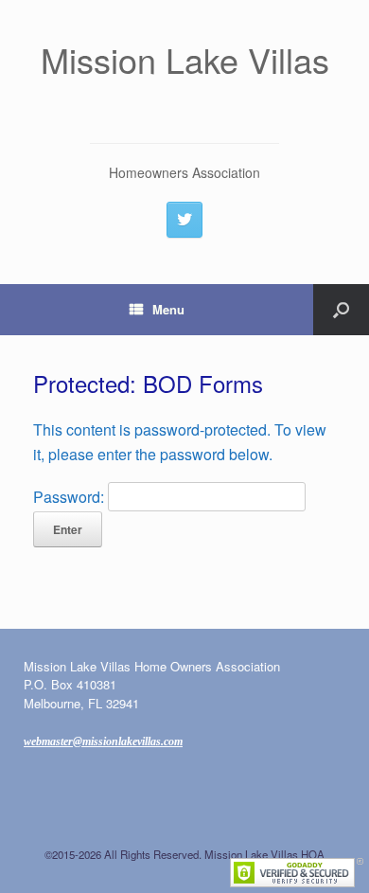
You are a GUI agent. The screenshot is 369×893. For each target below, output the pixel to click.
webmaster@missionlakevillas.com (103, 741)
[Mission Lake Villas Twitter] (184, 220)
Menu (168, 309)
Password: (70, 497)
